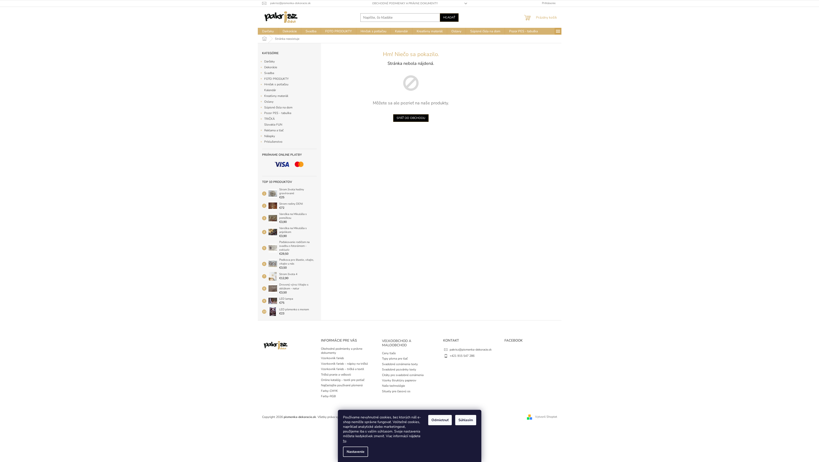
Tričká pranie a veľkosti (336, 375)
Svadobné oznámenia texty (400, 364)
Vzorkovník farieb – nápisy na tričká (344, 364)
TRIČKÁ (269, 119)
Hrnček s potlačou (276, 84)
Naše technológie (393, 386)
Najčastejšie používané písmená (342, 385)
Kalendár (270, 90)
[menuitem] (268, 31)
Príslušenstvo (273, 142)
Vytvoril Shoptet (546, 417)
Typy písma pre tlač (395, 359)
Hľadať (449, 17)
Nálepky (269, 136)
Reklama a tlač (273, 130)
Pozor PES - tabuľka (277, 113)
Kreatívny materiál (276, 96)
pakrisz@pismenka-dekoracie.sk (471, 350)
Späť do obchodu (411, 118)
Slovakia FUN (273, 125)
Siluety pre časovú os (396, 391)
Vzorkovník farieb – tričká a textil (342, 369)
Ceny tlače (389, 353)
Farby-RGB (328, 396)
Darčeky (269, 61)
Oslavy (268, 102)
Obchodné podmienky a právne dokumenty (405, 3)
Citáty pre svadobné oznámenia (403, 375)
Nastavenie (355, 451)
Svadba (269, 73)
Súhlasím (465, 420)
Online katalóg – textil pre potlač (342, 380)
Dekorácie (270, 67)
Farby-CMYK (329, 391)
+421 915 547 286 (462, 356)
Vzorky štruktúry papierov (399, 380)
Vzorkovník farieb (332, 358)
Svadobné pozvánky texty (399, 369)
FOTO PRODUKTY (276, 79)
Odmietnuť (440, 420)
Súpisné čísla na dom (278, 107)
